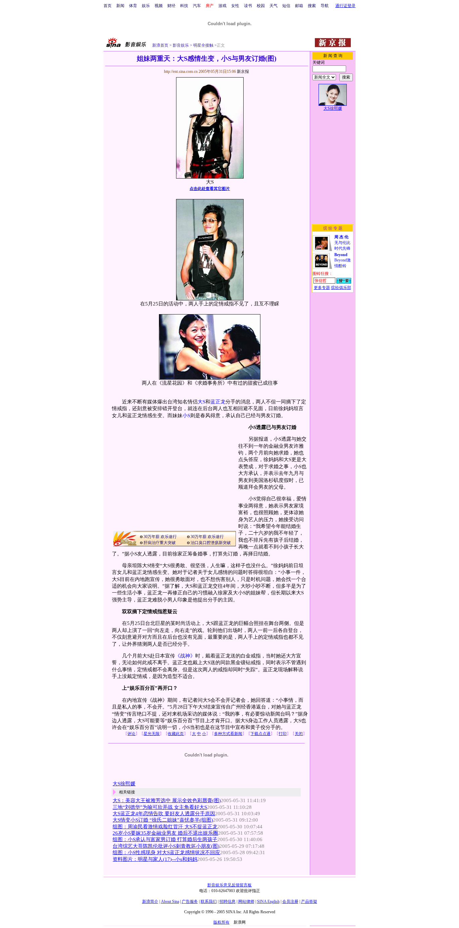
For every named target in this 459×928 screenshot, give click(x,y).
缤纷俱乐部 (341, 287)
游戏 (222, 5)
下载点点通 (260, 733)
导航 (325, 5)
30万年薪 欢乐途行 (160, 536)
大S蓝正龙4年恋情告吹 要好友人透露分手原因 (164, 813)
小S (186, 415)
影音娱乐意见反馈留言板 (229, 885)
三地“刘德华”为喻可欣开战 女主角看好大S (160, 807)
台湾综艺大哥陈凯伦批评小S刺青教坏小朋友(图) (166, 846)
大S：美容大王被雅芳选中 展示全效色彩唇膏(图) (167, 800)
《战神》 (185, 655)
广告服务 (190, 901)
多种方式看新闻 (228, 733)
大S (201, 401)
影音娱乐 (181, 45)
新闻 (120, 5)
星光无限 (151, 733)
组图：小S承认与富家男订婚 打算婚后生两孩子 (165, 839)
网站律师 (246, 901)
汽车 (197, 5)
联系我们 (209, 901)
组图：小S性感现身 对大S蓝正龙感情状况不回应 (166, 852)
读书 (248, 5)
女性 (235, 5)
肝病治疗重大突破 (159, 542)
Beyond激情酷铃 (342, 260)
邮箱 (299, 5)
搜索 (312, 5)
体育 (133, 5)
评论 (131, 733)
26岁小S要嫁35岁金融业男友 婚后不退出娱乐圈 (165, 833)
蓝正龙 (217, 401)
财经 (171, 5)
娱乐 (146, 5)
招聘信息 (227, 901)
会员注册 (290, 901)
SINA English (268, 901)
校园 (261, 5)
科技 (184, 5)
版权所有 (221, 922)
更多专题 (322, 287)
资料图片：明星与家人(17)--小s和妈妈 (155, 859)
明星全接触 (202, 45)
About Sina (170, 901)
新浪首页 (160, 45)
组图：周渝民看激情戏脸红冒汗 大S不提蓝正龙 (165, 826)
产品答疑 (309, 901)
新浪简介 (150, 901)
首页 (107, 5)
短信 (286, 5)
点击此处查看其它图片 (210, 188)
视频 (159, 5)
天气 (273, 5)
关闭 (299, 733)
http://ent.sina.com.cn (181, 71)
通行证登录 (345, 5)
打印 (283, 733)
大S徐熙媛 (124, 783)
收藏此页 (176, 733)
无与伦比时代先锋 (342, 243)
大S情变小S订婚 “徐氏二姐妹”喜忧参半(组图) (163, 820)
